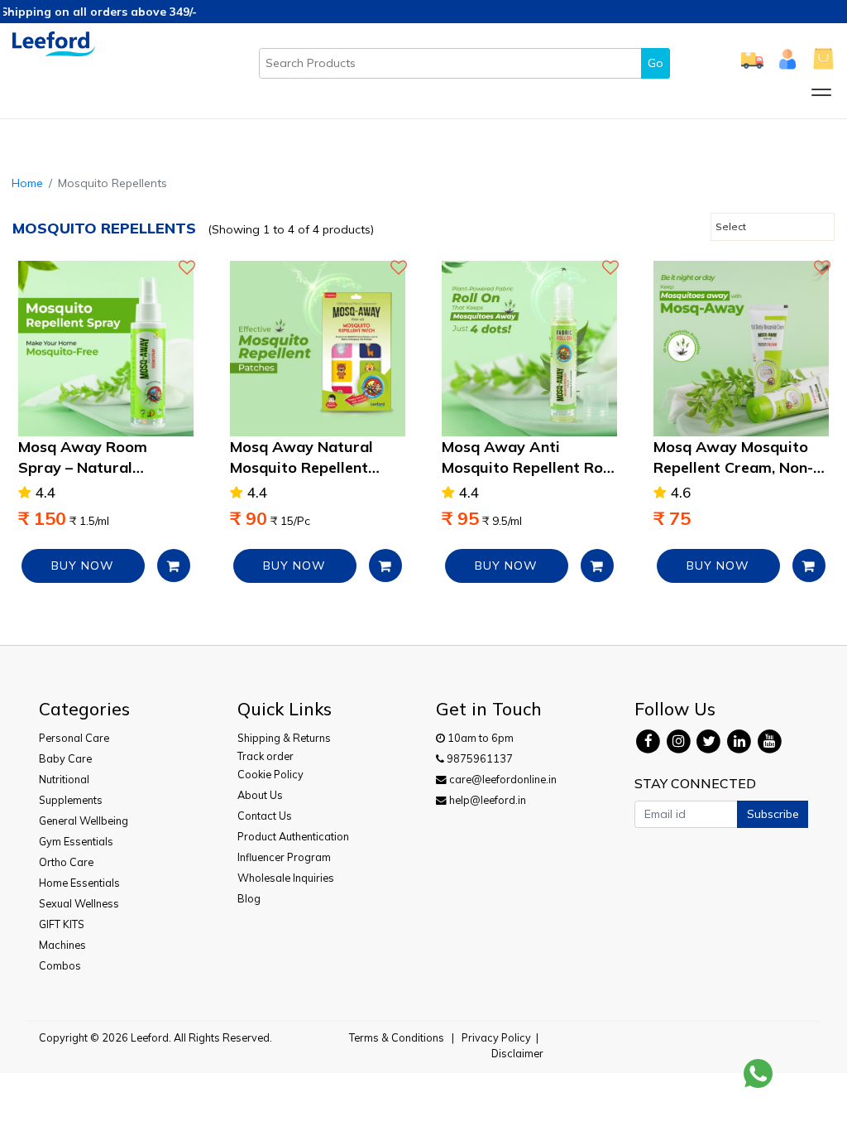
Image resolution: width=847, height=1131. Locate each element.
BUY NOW (82, 565)
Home (27, 183)
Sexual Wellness (79, 903)
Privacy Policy (496, 1037)
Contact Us (264, 815)
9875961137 (478, 758)
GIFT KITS (61, 924)
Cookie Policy (270, 774)
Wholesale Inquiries (285, 877)
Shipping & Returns (284, 737)
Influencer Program (284, 857)
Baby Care (65, 758)
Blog (249, 898)
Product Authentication (293, 836)
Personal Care (74, 737)
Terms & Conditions (396, 1037)
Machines (62, 944)
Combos (60, 965)
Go (655, 62)
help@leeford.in (486, 799)
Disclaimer (517, 1053)
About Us (260, 794)
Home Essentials (79, 882)
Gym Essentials (76, 841)
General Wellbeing (83, 820)
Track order (265, 756)
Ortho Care (66, 862)
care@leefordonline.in (502, 779)
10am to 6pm (479, 737)
